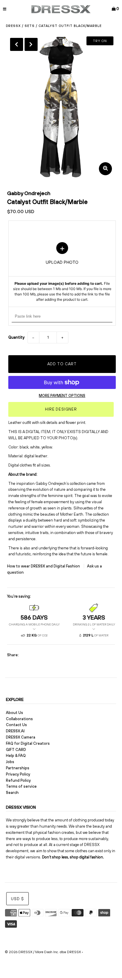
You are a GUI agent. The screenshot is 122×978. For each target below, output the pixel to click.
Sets (30, 26)
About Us (14, 712)
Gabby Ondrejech (28, 193)
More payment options (62, 395)
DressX (13, 26)
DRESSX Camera (20, 737)
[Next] (31, 44)
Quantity (16, 337)
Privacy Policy (18, 774)
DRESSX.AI (15, 731)
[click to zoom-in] (105, 168)
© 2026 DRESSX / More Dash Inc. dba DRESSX (43, 952)
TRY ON (100, 41)
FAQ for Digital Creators (28, 743)
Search (12, 792)
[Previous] (16, 44)
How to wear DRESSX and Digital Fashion (44, 566)
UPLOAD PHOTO (62, 272)
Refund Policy (18, 780)
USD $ (17, 899)
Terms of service (21, 786)
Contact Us (16, 725)
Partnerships (17, 768)
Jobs (10, 762)
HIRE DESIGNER (61, 409)
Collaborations (19, 719)
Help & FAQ (16, 755)
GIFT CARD (16, 749)
